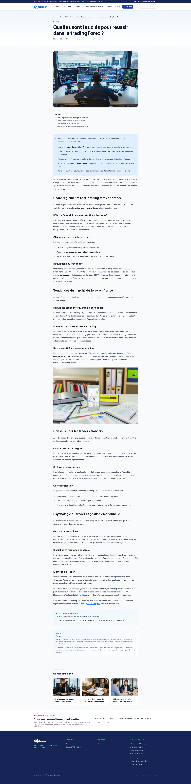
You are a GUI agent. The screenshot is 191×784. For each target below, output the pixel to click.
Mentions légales (135, 758)
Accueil (55, 17)
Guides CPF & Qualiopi (73, 747)
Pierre (55, 39)
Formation (109, 7)
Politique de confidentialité (138, 761)
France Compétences (104, 621)
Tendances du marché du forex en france (71, 121)
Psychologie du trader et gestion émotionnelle (72, 126)
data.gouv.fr (100, 718)
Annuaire (58, 7)
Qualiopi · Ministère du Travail (65, 621)
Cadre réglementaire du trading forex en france (73, 118)
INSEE (107, 723)
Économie (78, 7)
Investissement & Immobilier (93, 7)
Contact (100, 744)
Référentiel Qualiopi (136, 747)
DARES (99, 723)
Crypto (117, 7)
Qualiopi (111, 718)
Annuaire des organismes (74, 744)
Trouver (129, 7)
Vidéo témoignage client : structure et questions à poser (123, 701)
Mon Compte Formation (86, 621)
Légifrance (119, 621)
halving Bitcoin (81, 595)
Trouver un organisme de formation (144, 1)
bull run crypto (93, 604)
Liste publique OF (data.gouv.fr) (140, 744)
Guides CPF (68, 7)
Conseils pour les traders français (68, 123)
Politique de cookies (136, 764)
